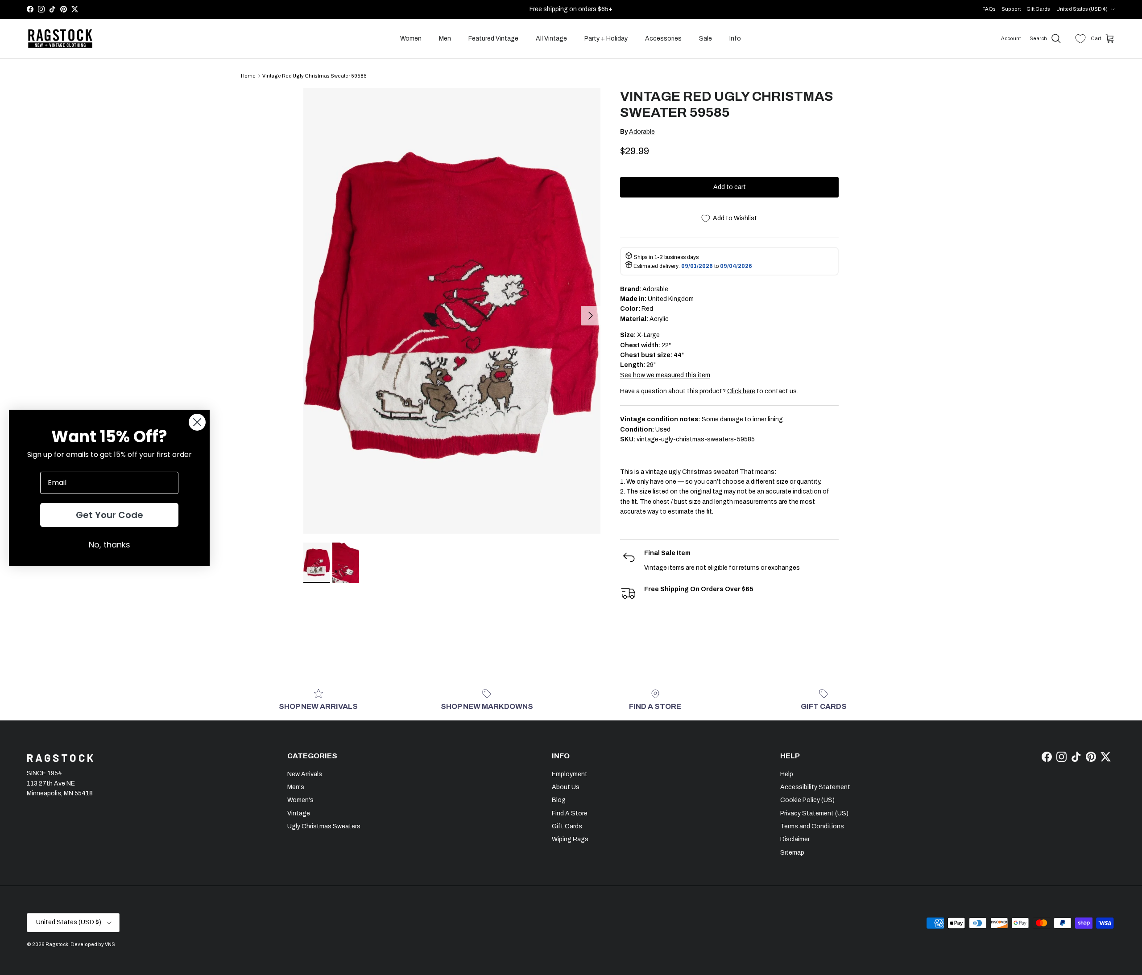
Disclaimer (795, 839)
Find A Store (570, 813)
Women (411, 38)
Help (786, 774)
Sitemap (792, 852)
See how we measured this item (665, 375)
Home (248, 75)
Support (1011, 9)
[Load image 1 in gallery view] (451, 311)
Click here (741, 391)
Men (445, 38)
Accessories (663, 38)
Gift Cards (1038, 9)
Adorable (642, 131)
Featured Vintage (493, 38)
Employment (570, 774)
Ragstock (57, 944)
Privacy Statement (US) (814, 813)
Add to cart (729, 187)
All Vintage (551, 38)
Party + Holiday (606, 38)
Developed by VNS (92, 944)
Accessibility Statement (815, 787)
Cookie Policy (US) (807, 800)
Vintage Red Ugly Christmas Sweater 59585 (314, 75)
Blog (559, 800)
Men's (295, 787)
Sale (705, 38)
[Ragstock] (60, 39)
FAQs (989, 9)
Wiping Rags (570, 839)
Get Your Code (109, 515)
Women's (300, 800)
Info (735, 38)
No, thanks (109, 544)
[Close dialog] (197, 422)
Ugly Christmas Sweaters (323, 826)
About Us (565, 787)
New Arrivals (304, 774)
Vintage (298, 813)
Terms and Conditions (812, 826)
